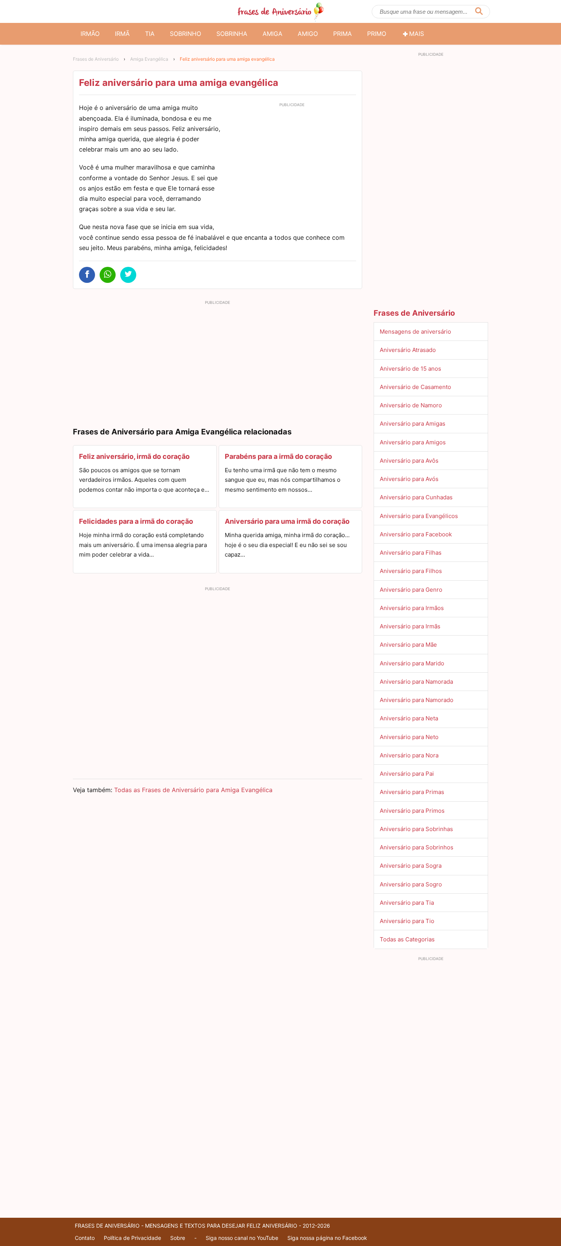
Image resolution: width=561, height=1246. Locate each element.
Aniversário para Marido (412, 663)
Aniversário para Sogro (411, 884)
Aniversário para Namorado (416, 700)
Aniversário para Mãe (408, 644)
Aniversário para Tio (407, 921)
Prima (342, 33)
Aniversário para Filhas (411, 552)
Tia (150, 33)
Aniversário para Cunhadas (416, 497)
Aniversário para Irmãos (412, 608)
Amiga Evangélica (149, 59)
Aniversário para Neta (409, 718)
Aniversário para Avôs (409, 460)
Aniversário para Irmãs (410, 626)
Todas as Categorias (407, 939)
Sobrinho (185, 33)
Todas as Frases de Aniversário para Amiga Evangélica (193, 790)
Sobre (177, 1238)
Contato (85, 1238)
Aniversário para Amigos (413, 442)
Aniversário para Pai (407, 773)
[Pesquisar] (479, 11)
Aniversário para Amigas (412, 423)
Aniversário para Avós (409, 479)
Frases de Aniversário (96, 59)
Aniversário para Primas (412, 792)
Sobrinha (231, 33)
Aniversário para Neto (409, 737)
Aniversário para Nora (409, 755)
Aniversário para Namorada (416, 681)
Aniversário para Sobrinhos (416, 847)
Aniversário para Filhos (411, 571)
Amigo (308, 33)
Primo (376, 33)
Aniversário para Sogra (411, 865)
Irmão (90, 33)
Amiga (272, 33)
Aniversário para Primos (412, 810)
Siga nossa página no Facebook (327, 1238)
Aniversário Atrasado (408, 349)
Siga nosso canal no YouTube (242, 1238)
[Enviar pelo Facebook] (87, 275)
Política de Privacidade (132, 1238)
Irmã (122, 33)
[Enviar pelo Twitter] (128, 275)
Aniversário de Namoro (411, 405)
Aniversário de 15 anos (410, 368)
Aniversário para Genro (411, 589)
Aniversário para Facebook (416, 534)
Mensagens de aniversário (415, 331)
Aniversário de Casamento (415, 387)
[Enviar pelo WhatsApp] (108, 275)
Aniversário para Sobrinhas (416, 829)
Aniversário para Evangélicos (419, 516)
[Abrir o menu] (82, 11)
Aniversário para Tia (407, 902)
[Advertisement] (292, 163)
